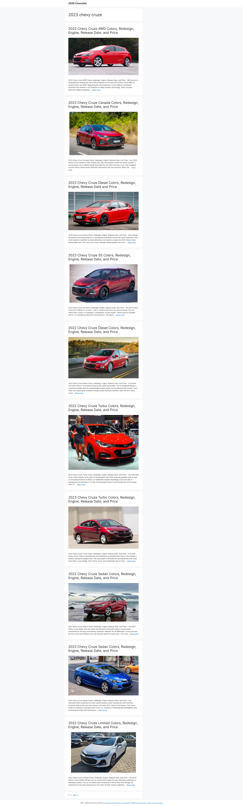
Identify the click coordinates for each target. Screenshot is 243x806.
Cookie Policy (141, 803)
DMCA (133, 803)
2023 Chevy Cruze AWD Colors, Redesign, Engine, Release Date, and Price (101, 31)
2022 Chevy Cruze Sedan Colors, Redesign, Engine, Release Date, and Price (102, 576)
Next (76, 795)
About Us (108, 803)
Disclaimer (126, 803)
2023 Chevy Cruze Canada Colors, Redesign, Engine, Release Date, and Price (103, 105)
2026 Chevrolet (77, 3)
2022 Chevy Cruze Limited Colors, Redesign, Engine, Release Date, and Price (103, 725)
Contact (160, 803)
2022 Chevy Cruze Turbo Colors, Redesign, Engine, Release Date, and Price (101, 408)
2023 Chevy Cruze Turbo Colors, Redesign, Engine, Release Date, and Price (101, 499)
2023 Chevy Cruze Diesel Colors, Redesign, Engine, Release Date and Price (102, 185)
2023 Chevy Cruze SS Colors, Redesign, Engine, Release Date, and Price (99, 257)
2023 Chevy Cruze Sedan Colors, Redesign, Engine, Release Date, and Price (102, 649)
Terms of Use (151, 803)
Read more (96, 90)
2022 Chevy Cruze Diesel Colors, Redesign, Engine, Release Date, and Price (102, 330)
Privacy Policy (117, 803)
